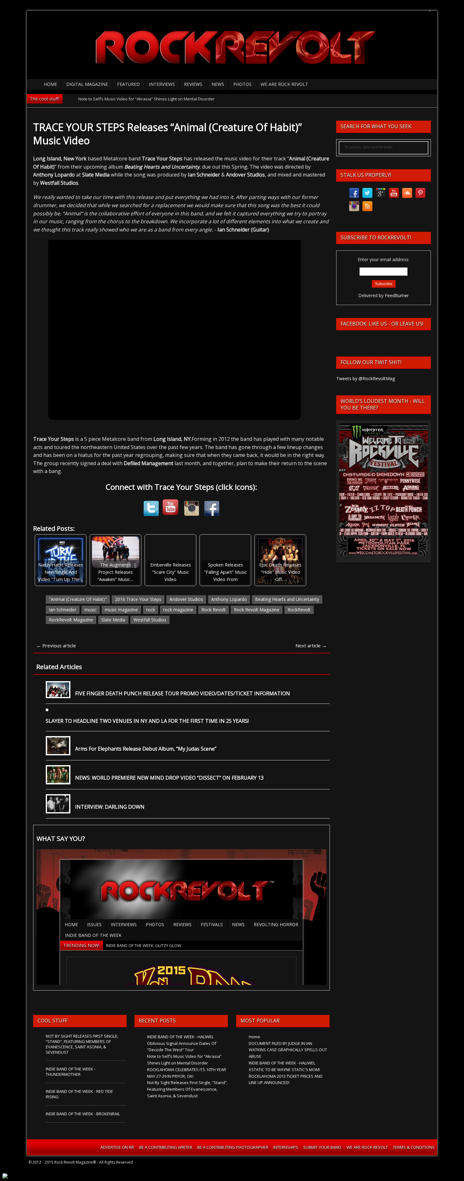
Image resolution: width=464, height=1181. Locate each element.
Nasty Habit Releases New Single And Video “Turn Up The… (60, 572)
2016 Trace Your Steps (138, 599)
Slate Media (113, 620)
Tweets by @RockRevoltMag (365, 378)
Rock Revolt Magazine (256, 610)
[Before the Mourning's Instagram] (191, 513)
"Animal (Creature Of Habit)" (78, 599)
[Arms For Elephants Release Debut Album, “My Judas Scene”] (58, 750)
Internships (285, 1147)
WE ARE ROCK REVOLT (284, 84)
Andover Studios (186, 599)
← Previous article (56, 645)
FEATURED (128, 84)
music (91, 610)
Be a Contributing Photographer (232, 1147)
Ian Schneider (62, 610)
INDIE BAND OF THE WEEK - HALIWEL (180, 1037)
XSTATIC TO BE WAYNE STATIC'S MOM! (284, 1069)
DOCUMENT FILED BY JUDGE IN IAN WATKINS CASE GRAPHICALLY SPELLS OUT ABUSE (288, 1049)
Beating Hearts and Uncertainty (287, 599)
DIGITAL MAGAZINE (87, 84)
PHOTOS (242, 84)
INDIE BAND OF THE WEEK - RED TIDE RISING (79, 1094)
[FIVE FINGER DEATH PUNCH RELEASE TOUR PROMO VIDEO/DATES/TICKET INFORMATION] (58, 693)
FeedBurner (397, 295)
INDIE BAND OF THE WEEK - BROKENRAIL (83, 1114)
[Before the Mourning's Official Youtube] (171, 513)
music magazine (121, 610)
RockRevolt (299, 610)
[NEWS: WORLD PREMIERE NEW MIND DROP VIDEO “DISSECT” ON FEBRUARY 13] (58, 779)
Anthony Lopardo (229, 599)
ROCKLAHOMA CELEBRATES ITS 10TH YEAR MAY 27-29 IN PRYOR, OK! (141, 99)
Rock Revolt (213, 610)
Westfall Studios (150, 620)
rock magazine (178, 610)
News (217, 84)
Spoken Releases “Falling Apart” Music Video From (225, 572)
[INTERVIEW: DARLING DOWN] (58, 809)
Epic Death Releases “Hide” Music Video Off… (280, 572)
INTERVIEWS (162, 84)
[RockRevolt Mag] (232, 43)
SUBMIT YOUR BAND (322, 1147)
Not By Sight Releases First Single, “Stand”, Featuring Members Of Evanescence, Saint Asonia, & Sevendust (82, 1044)
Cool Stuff (53, 1020)
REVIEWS (193, 84)
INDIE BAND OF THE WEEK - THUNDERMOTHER (70, 1071)
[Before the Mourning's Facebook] (212, 513)
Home (50, 84)
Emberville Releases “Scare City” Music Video (170, 572)
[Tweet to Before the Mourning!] (151, 513)
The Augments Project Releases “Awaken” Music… (116, 572)
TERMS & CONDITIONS (414, 1147)
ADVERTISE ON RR (117, 1147)
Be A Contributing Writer (165, 1147)
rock (150, 610)
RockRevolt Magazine (71, 620)
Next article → (311, 645)
